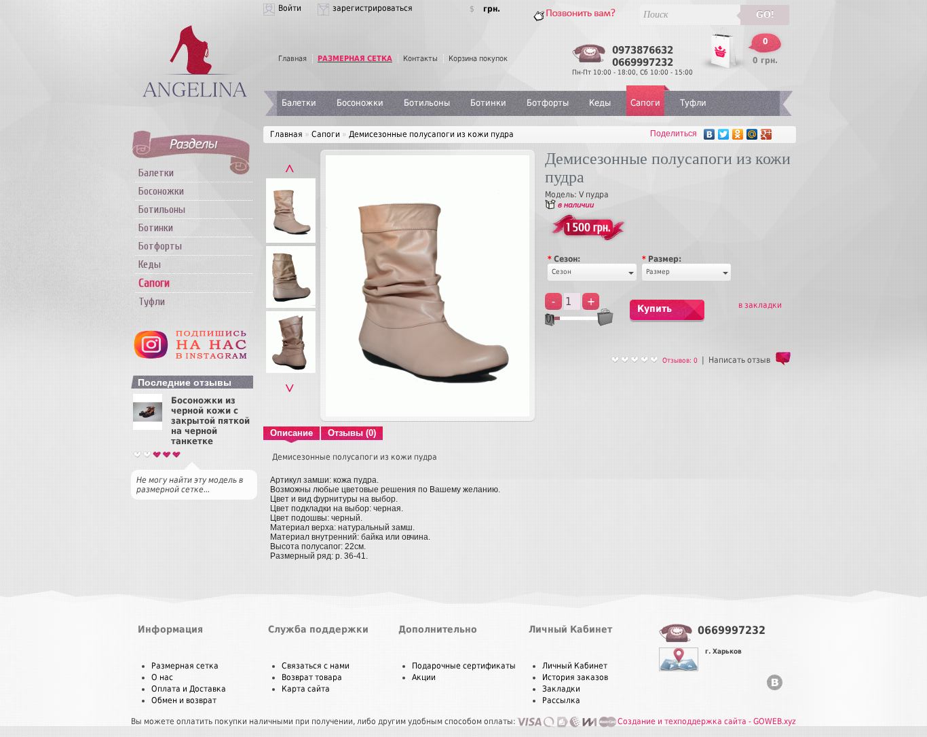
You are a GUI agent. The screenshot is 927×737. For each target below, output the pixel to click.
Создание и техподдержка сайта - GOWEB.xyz (707, 721)
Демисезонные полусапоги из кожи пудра (431, 134)
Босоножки (161, 191)
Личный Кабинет (574, 666)
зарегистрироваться (373, 8)
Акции (424, 677)
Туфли (151, 302)
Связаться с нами (315, 666)
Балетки (156, 173)
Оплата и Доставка (188, 689)
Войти (289, 8)
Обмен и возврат (183, 700)
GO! (765, 14)
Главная (292, 58)
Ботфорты (160, 246)
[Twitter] (724, 134)
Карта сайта (306, 689)
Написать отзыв (739, 360)
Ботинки (155, 228)
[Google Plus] (766, 134)
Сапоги (645, 103)
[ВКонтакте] (709, 134)
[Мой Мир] (752, 134)
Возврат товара (312, 677)
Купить (654, 308)
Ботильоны (161, 209)
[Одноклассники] (738, 134)
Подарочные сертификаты (464, 666)
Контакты (420, 58)
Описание (291, 433)
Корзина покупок (478, 58)
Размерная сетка (185, 666)
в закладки (760, 305)
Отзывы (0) (352, 433)
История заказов (575, 677)
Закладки (561, 689)
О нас (162, 677)
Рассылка (561, 700)
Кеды (149, 264)
